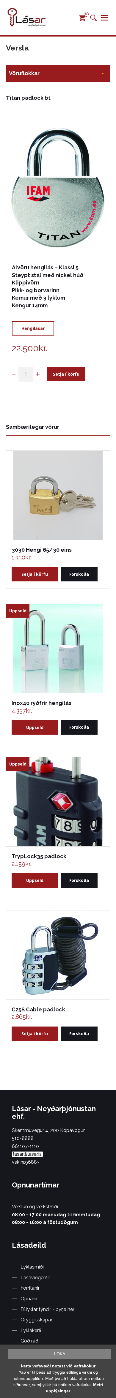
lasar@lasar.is (27, 1154)
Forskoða (79, 574)
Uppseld (34, 727)
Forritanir (30, 1288)
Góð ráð (29, 1341)
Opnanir (29, 1298)
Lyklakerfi (31, 1330)
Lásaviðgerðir (35, 1277)
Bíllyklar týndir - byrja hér (47, 1309)
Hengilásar (33, 328)
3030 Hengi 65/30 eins (42, 550)
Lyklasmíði (32, 1267)
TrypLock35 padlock (39, 856)
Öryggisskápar (36, 1320)
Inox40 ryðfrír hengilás (41, 703)
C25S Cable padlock (38, 1009)
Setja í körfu (66, 374)
